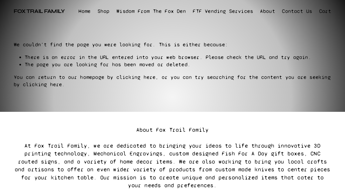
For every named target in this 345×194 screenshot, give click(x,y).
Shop (104, 11)
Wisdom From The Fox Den (151, 11)
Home (84, 11)
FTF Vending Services (223, 11)
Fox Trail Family (39, 11)
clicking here (136, 77)
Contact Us (297, 11)
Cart (325, 11)
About (267, 11)
